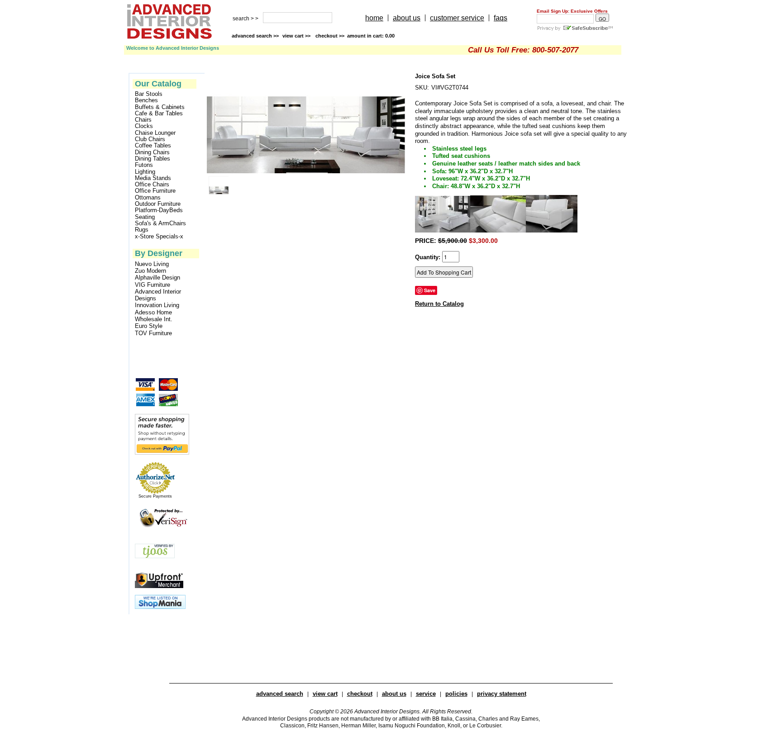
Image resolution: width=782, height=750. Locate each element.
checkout (359, 693)
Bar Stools (148, 94)
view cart (297, 35)
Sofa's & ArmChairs (160, 223)
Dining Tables (152, 159)
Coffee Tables (153, 145)
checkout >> (355, 35)
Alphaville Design (157, 277)
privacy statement (501, 693)
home (374, 17)
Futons (144, 165)
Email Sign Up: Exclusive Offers (572, 11)
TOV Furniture (153, 333)
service (426, 693)
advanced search (279, 693)
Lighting (145, 172)
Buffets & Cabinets (160, 107)
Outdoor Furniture (158, 204)
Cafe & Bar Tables (159, 113)
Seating (145, 217)
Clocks (144, 126)
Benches (146, 100)
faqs (500, 17)
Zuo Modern (150, 270)
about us (406, 17)
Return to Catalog (439, 303)
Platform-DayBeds (159, 210)
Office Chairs (152, 184)
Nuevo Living (152, 264)
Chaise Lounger (155, 133)
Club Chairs (150, 139)
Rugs (141, 230)
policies (456, 693)
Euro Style (148, 326)
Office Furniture (155, 191)
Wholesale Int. (153, 319)
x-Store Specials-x (159, 236)
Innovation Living (157, 305)
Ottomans (148, 198)
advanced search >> (255, 35)
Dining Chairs (152, 152)
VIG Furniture (152, 284)
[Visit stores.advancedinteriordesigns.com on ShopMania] (160, 606)
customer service (457, 17)
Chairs (143, 120)
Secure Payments (155, 496)
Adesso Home (153, 312)
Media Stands (153, 178)
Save (429, 290)
